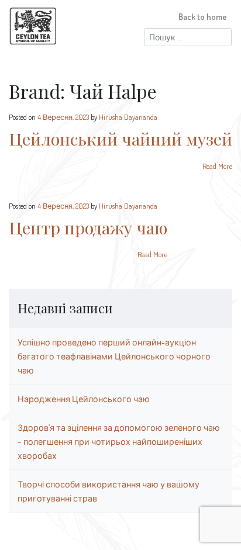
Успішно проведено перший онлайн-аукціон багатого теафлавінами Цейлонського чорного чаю (114, 356)
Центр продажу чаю (88, 227)
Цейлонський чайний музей (120, 138)
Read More (217, 166)
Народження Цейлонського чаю (84, 398)
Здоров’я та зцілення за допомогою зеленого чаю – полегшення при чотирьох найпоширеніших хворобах (119, 441)
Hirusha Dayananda (128, 117)
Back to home (202, 16)
